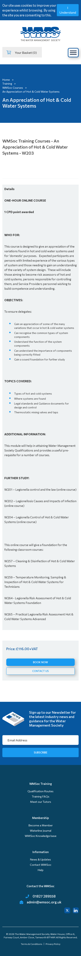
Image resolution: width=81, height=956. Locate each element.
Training (7, 83)
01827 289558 (44, 896)
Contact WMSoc (40, 864)
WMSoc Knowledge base (40, 835)
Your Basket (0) (25, 52)
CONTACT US (40, 671)
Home (6, 79)
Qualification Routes (40, 791)
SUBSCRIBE (40, 752)
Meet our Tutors (40, 801)
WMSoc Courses (12, 87)
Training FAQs (40, 796)
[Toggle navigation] (73, 52)
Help (40, 870)
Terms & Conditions (31, 944)
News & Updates (40, 859)
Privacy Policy (53, 944)
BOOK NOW (40, 662)
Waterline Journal (40, 830)
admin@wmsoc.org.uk (43, 902)
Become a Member (41, 825)
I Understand (67, 10)
